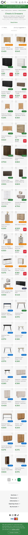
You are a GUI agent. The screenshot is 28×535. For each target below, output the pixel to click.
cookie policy (16, 529)
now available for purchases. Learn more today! (14, 6)
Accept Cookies (14, 532)
